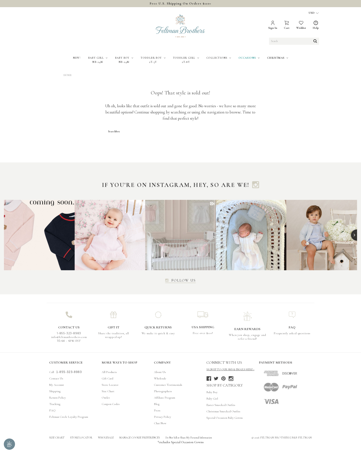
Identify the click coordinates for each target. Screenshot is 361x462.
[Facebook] (208, 378)
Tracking (54, 404)
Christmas (276, 57)
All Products (109, 372)
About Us (160, 372)
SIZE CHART (56, 437)
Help (316, 28)
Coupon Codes (111, 404)
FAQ (292, 327)
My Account (56, 385)
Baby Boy (122, 57)
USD (312, 13)
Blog (156, 404)
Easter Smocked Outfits (220, 405)
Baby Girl (96, 57)
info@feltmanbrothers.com (69, 337)
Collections (216, 57)
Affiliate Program (164, 398)
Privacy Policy (162, 417)
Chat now (160, 423)
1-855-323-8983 (69, 372)
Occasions (247, 57)
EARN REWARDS (247, 329)
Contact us (56, 378)
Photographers (163, 391)
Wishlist (301, 28)
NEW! (77, 57)
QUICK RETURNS (158, 327)
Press (157, 410)
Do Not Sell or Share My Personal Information (188, 437)
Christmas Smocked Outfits (223, 411)
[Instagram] (231, 378)
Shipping (55, 391)
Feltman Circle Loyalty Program (68, 417)
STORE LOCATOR (81, 437)
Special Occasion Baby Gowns (224, 418)
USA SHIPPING (203, 327)
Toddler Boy (151, 57)
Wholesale (160, 378)
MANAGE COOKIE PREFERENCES (139, 437)
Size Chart (108, 391)
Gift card (107, 378)
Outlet (106, 398)
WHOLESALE (106, 437)
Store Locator (110, 385)
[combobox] (294, 41)
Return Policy (57, 398)
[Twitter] (216, 378)
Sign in (272, 28)
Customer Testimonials (168, 385)
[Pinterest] (223, 378)
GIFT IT (113, 327)
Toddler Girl (184, 57)
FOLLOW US (183, 281)
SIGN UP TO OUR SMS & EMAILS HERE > (230, 369)
